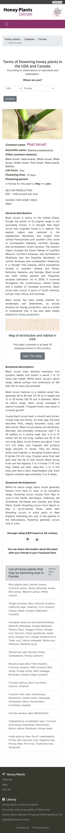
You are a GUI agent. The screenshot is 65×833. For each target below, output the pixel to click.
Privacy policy (41, 827)
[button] (6, 124)
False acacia (28, 159)
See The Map (32, 356)
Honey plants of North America (20, 804)
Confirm (10, 98)
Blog (4, 784)
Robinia (9, 166)
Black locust (12, 159)
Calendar (7, 779)
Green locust (21, 162)
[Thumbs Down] (27, 539)
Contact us (22, 827)
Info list (6, 789)
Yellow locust (44, 159)
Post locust (36, 162)
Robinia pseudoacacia (40, 150)
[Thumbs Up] (37, 539)
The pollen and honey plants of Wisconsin (26, 809)
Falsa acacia (52, 162)
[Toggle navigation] (6, 24)
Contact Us (57, 2)
